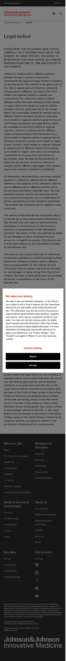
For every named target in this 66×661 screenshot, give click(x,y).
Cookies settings (33, 348)
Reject (33, 356)
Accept (33, 365)
